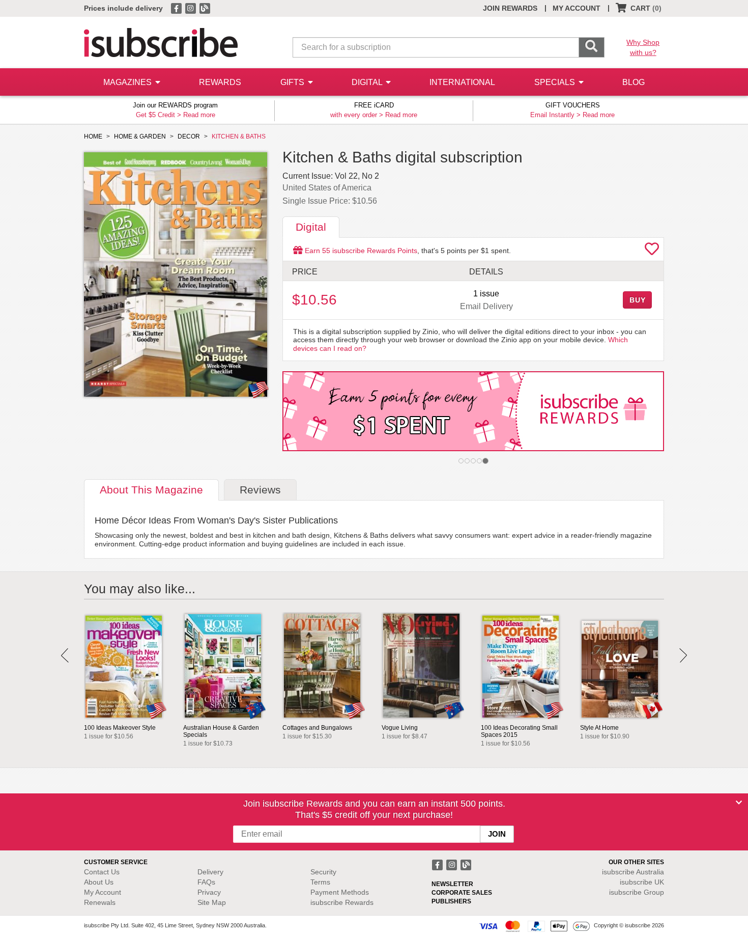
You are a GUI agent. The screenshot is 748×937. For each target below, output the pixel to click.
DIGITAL (368, 82)
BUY (637, 300)
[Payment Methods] (534, 926)
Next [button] (683, 655)
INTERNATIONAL (462, 82)
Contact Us (102, 872)
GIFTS (293, 82)
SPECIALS (555, 82)
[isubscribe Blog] (204, 8)
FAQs (206, 882)
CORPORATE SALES (461, 892)
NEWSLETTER (452, 884)
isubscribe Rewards (341, 902)
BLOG (633, 82)
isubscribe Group (636, 892)
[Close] (739, 802)
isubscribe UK (642, 882)
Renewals (100, 902)
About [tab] (151, 489)
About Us (98, 882)
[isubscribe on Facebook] (177, 8)
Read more (199, 115)
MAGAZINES (128, 82)
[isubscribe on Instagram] (191, 8)
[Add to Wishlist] (652, 251)
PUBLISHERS (451, 901)
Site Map (211, 902)
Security (323, 872)
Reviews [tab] (260, 489)
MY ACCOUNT (576, 8)
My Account (102, 892)
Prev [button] (65, 655)
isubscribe (633, 872)
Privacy (209, 892)
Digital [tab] (311, 227)
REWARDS (220, 82)
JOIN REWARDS (510, 8)
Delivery (210, 872)
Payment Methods (339, 892)
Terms (320, 882)
